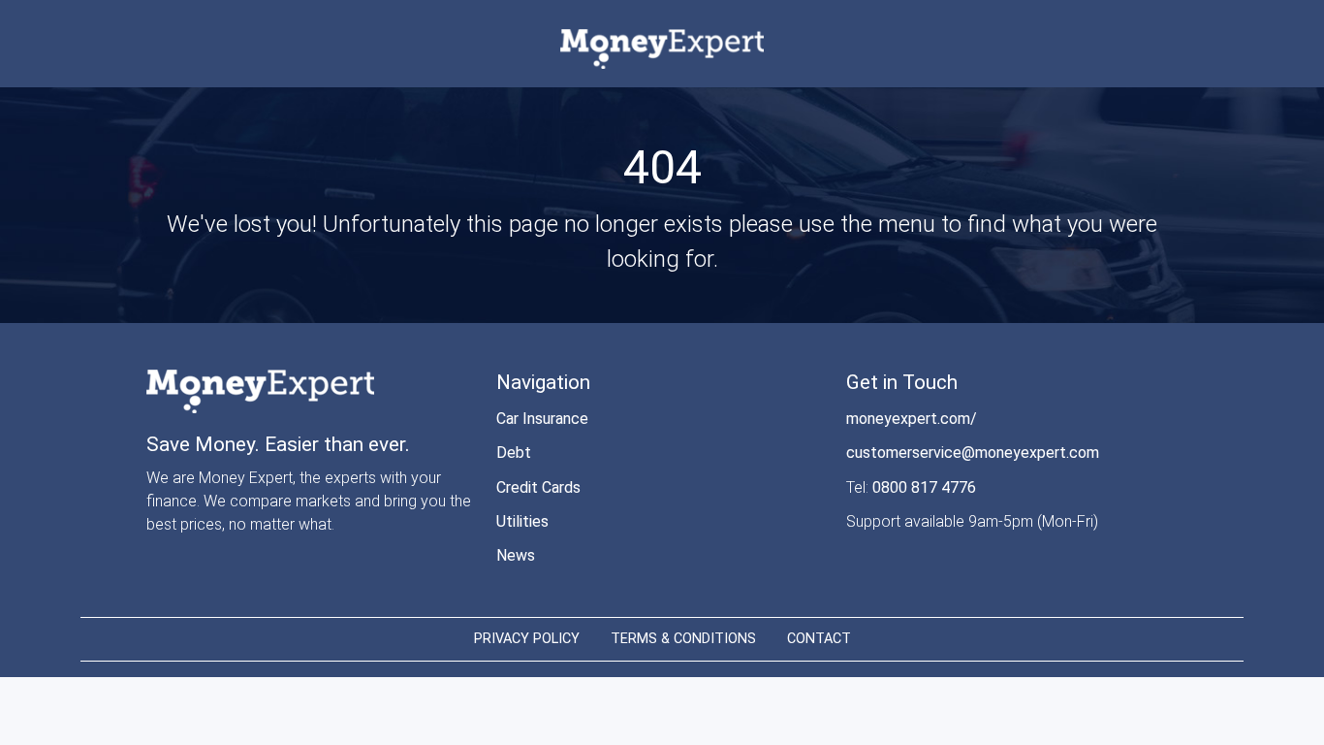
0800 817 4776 (924, 487)
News (515, 555)
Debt (513, 452)
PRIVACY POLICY (527, 639)
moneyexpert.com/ (911, 418)
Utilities (522, 521)
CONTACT (819, 639)
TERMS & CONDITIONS (683, 639)
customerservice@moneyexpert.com (972, 452)
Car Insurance (542, 418)
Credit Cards (538, 487)
